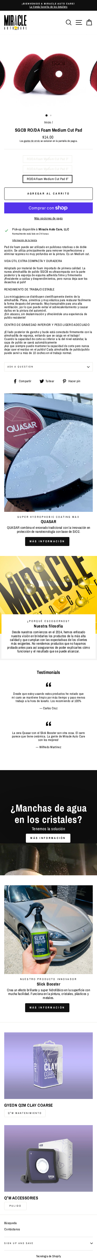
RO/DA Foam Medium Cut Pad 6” (47, 179)
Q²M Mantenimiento (25, 1113)
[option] (48, 5)
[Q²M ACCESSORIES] (48, 1158)
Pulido (15, 1205)
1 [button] (47, 115)
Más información (47, 541)
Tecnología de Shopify (48, 1256)
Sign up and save (19, 1243)
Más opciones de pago (48, 218)
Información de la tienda (24, 240)
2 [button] (51, 116)
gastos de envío (32, 141)
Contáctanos (12, 1229)
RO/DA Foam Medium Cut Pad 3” (47, 159)
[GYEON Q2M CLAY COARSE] (48, 1065)
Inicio (47, 122)
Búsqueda (10, 1223)
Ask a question (20, 366)
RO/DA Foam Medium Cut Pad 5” (47, 169)
